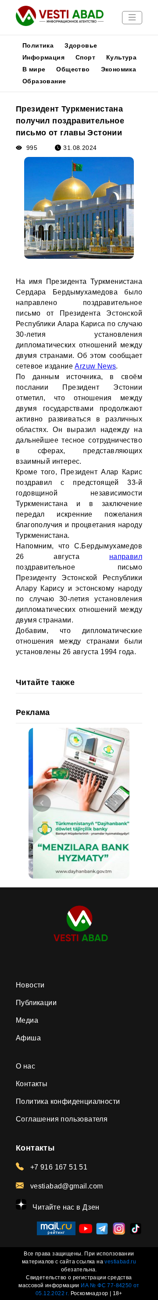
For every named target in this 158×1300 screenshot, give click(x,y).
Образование (44, 81)
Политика (38, 45)
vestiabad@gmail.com (65, 1186)
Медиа (27, 1020)
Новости (30, 985)
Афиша (28, 1038)
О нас (25, 1066)
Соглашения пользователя (62, 1119)
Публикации (36, 1002)
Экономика (118, 69)
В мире (33, 69)
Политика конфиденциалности (68, 1101)
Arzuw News (95, 366)
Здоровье (81, 45)
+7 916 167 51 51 (57, 1167)
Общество (73, 69)
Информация (43, 57)
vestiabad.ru (120, 1262)
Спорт (85, 57)
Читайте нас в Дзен (65, 1207)
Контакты (31, 1084)
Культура (121, 57)
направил (125, 556)
